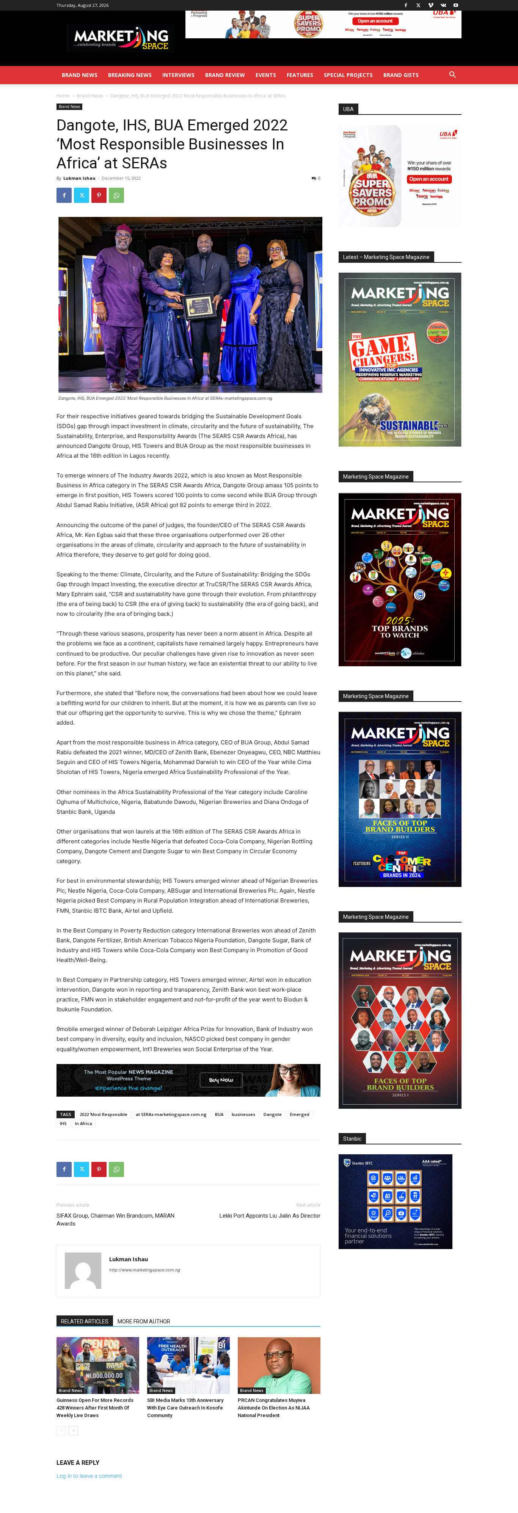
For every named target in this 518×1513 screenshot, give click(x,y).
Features (300, 74)
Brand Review (225, 74)
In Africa (83, 1123)
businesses (243, 1114)
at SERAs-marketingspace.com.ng (171, 1114)
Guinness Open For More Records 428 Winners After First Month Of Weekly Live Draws (95, 1407)
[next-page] (73, 1430)
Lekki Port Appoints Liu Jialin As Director (270, 1215)
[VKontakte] (443, 5)
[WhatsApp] (116, 195)
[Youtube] (455, 5)
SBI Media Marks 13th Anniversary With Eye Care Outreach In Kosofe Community (185, 1407)
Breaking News (130, 74)
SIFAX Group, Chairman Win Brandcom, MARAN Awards (115, 1219)
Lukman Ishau (79, 178)
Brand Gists (401, 74)
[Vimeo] (430, 5)
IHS (63, 1123)
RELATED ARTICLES (84, 1321)
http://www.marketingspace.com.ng (144, 1270)
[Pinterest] (99, 195)
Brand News (79, 74)
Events (266, 74)
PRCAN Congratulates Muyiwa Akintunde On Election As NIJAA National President (274, 1407)
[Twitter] (418, 5)
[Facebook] (405, 5)
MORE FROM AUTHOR (144, 1321)
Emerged (299, 1114)
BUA (219, 1114)
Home (63, 96)
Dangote (273, 1114)
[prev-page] (61, 1430)
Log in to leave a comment (89, 1475)
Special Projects (348, 74)
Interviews (178, 74)
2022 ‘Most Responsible (103, 1114)
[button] (452, 75)
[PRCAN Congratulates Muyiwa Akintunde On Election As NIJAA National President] (279, 1365)
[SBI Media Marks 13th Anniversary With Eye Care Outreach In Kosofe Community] (188, 1365)
